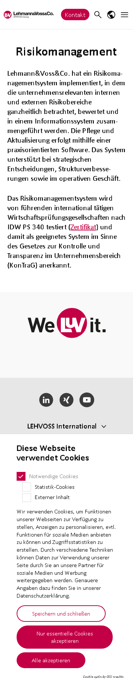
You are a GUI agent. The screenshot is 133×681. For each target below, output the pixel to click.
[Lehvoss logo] (28, 14)
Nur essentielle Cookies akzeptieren (65, 637)
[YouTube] (86, 400)
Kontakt (75, 14)
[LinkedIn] (46, 400)
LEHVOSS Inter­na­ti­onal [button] (62, 426)
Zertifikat (83, 227)
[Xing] (67, 400)
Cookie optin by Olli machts (103, 676)
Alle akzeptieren (51, 660)
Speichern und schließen (61, 613)
